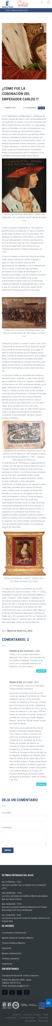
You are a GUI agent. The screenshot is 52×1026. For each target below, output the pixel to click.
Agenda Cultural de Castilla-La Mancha (17, 938)
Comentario (7, 827)
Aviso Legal (43, 1020)
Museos (41, 108)
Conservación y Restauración (14, 932)
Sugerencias (7, 963)
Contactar (17, 1014)
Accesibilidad (30, 1020)
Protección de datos (32, 1014)
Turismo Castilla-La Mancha (13, 943)
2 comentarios (30, 108)
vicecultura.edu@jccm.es (18, 986)
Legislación (6, 948)
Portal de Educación (27, 1017)
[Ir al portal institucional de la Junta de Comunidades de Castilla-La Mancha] (8, 4)
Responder (41, 671)
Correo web (43, 1017)
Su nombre (6, 812)
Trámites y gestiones (10, 958)
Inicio (8, 10)
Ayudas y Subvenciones (11, 953)
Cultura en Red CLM (19, 10)
